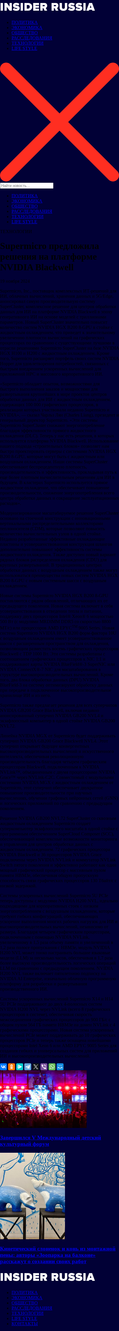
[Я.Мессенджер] (19, 1066)
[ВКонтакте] (3, 1066)
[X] (35, 1066)
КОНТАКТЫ (25, 1323)
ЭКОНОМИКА (27, 27)
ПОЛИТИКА (25, 22)
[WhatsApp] (52, 1066)
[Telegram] (27, 1066)
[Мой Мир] (60, 1066)
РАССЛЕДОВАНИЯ (32, 37)
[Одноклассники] (11, 1066)
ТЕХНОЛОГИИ (28, 43)
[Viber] (43, 1066)
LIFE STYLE (24, 48)
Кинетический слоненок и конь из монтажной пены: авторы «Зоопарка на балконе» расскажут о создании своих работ (58, 1255)
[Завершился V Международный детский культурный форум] (43, 1126)
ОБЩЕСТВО (25, 32)
